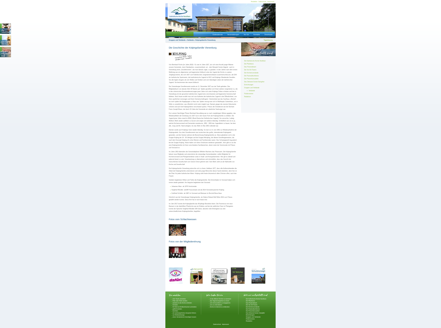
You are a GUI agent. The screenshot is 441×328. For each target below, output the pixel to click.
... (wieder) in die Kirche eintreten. (181, 303)
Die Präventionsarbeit (251, 79)
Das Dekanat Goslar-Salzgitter (254, 82)
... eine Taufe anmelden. (178, 299)
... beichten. (174, 311)
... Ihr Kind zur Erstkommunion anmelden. (184, 307)
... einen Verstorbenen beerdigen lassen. (183, 317)
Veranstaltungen (233, 34)
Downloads (268, 34)
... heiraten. (174, 305)
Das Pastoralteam (250, 67)
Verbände (190, 40)
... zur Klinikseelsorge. (178, 315)
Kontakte (256, 34)
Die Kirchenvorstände (251, 73)
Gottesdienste (218, 34)
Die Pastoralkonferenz (251, 76)
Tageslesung (268, 40)
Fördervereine (248, 93)
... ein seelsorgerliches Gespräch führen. (183, 313)
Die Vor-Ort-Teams (250, 70)
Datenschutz (262, 1)
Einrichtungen (248, 85)
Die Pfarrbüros (249, 64)
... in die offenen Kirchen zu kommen (220, 299)
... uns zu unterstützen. (215, 305)
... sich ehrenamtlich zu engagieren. (220, 303)
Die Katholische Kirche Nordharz (255, 61)
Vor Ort (246, 34)
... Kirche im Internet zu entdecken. (219, 307)
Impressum (270, 1)
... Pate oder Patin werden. (179, 301)
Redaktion (254, 1)
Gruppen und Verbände (177, 40)
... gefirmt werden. (176, 309)
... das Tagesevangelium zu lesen (219, 301)
